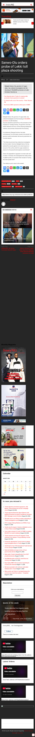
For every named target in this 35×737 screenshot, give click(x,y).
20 (17, 488)
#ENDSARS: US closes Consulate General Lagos (8, 249)
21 (21, 488)
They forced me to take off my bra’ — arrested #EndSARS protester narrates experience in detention (16, 224)
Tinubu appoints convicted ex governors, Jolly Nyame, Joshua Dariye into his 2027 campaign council (16, 508)
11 (9, 487)
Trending (6, 16)
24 (5, 490)
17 (5, 488)
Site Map (14, 733)
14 (21, 487)
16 (29, 487)
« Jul (4, 494)
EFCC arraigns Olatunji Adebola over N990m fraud (17, 523)
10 (5, 487)
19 (13, 488)
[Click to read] (17, 235)
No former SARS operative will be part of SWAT (17, 104)
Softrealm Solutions (28, 730)
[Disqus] (17, 275)
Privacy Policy (20, 733)
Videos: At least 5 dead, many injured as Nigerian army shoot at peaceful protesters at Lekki (26, 251)
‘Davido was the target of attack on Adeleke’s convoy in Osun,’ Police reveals (21, 21)
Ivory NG (10, 5)
